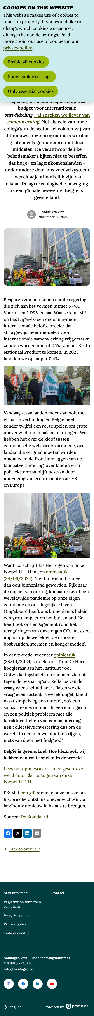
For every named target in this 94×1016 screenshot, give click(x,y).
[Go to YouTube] (52, 984)
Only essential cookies (31, 91)
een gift (28, 792)
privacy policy (17, 48)
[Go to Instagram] (9, 984)
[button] (8, 833)
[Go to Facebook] (23, 984)
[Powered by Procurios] (77, 1007)
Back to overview (24, 849)
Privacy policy (15, 924)
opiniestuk (64, 655)
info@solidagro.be (18, 969)
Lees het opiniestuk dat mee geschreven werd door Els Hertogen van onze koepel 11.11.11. (45, 775)
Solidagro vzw (53, 212)
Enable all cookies (26, 62)
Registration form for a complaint (22, 904)
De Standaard (34, 816)
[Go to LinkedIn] (38, 984)
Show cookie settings (29, 76)
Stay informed (16, 893)
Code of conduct (17, 933)
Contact (57, 893)
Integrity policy (16, 915)
